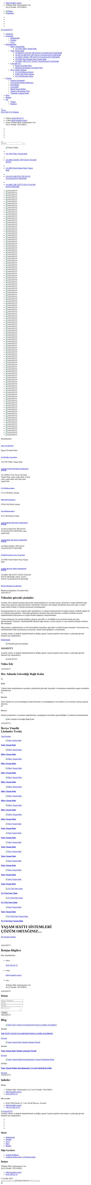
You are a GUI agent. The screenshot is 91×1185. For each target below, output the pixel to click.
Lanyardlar (14, 87)
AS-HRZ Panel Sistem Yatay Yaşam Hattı (30, 59)
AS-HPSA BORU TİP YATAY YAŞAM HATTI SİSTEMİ (37, 57)
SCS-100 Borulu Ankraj (24, 76)
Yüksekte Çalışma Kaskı (19, 93)
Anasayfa (9, 34)
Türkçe (13, 102)
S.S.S (12, 42)
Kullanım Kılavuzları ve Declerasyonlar (20, 1157)
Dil (7, 100)
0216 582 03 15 (7, 111)
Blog (7, 95)
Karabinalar (14, 85)
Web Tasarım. (35, 1181)
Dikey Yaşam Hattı (17, 47)
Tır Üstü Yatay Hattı (9, 893)
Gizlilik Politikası (12, 1155)
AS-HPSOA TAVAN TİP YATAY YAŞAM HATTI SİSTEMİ (38, 53)
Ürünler (8, 78)
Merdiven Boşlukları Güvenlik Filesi (29, 68)
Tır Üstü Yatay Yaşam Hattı (12, 921)
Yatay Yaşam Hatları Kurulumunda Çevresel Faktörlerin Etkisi (26, 1068)
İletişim (8, 97)
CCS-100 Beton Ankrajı (24, 72)
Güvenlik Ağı (15, 63)
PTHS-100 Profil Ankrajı (24, 74)
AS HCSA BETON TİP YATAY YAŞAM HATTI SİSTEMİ (38, 55)
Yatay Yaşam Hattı (17, 51)
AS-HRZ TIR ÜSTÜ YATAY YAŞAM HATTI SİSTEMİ (37, 61)
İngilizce (13, 104)
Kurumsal (9, 36)
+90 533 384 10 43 (13, 1107)
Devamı (4, 1038)
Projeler (13, 40)
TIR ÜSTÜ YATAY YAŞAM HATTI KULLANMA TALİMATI (27, 1034)
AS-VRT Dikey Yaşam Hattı (26, 49)
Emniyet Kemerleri (17, 80)
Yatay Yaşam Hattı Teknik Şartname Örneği (18, 1051)
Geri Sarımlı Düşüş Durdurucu (21, 83)
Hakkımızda (15, 38)
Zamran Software (7, 1181)
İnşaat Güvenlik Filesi (23, 66)
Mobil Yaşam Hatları (18, 89)
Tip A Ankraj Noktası (18, 70)
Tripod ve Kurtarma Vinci (20, 91)
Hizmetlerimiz (11, 44)
